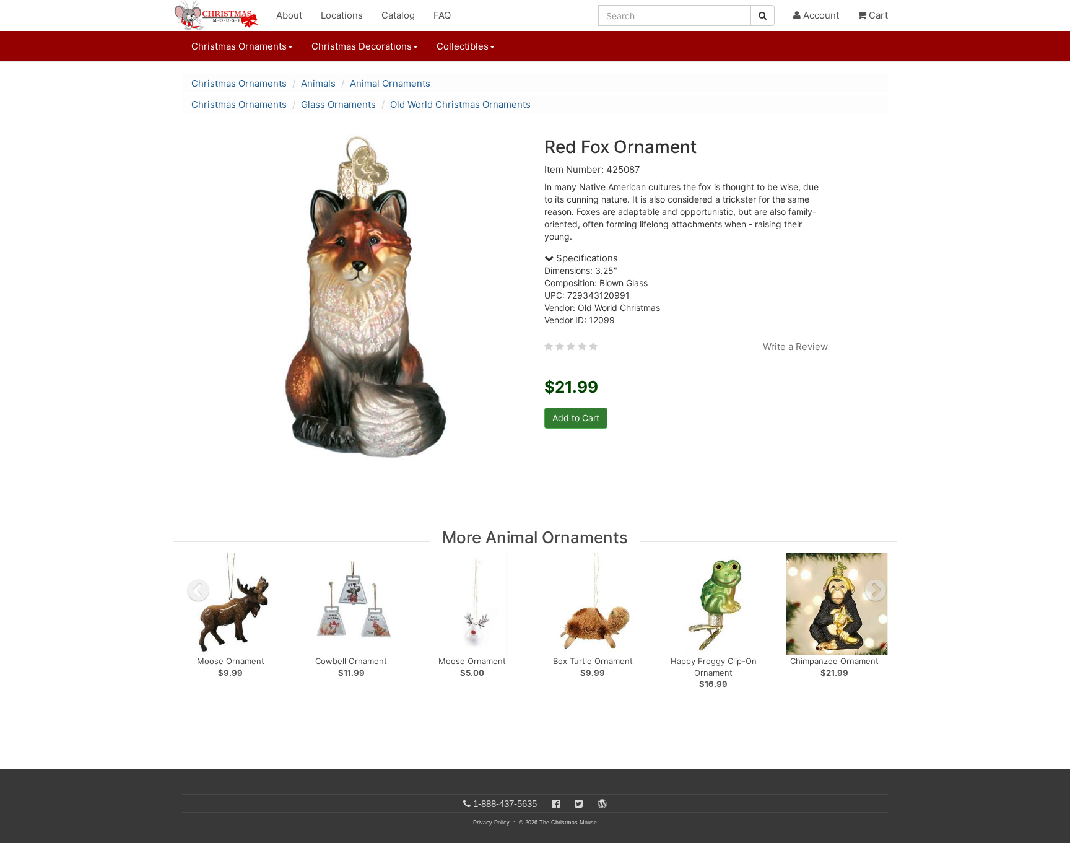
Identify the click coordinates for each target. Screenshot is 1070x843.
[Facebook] (556, 803)
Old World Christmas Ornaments (460, 104)
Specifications (586, 258)
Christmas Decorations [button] (361, 46)
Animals (318, 83)
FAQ (442, 15)
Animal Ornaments (390, 83)
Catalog (398, 15)
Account (820, 15)
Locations (342, 15)
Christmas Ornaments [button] (239, 46)
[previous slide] (198, 590)
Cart (877, 15)
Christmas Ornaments (239, 83)
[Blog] (602, 803)
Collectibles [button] (463, 46)
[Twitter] (579, 803)
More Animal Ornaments (535, 537)
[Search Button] (762, 15)
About (289, 15)
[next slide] (875, 590)
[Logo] (220, 15)
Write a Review (795, 346)
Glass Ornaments (338, 104)
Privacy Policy (491, 822)
